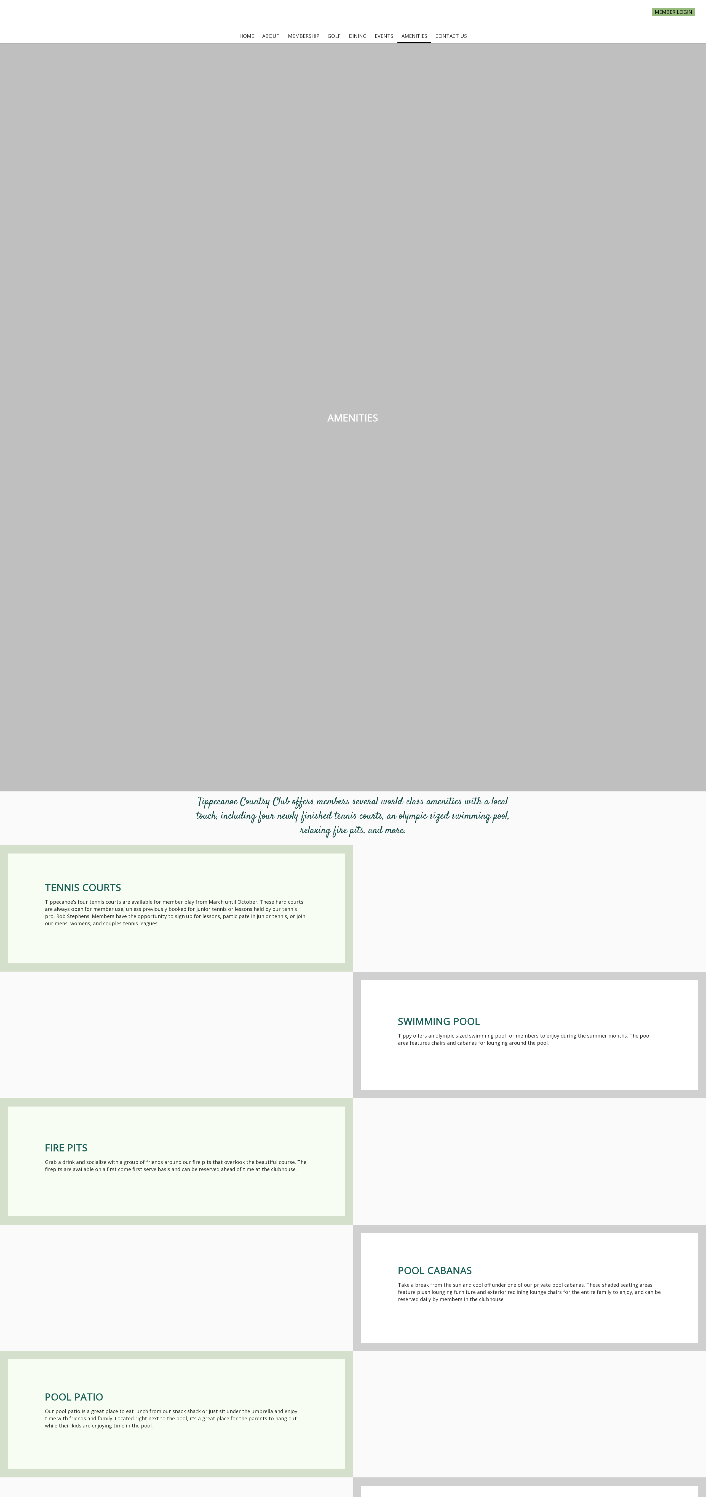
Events (384, 36)
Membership (303, 36)
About (271, 36)
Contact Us (451, 36)
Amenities (414, 36)
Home (246, 36)
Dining (358, 36)
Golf (334, 36)
